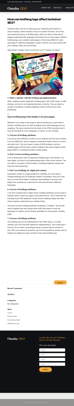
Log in (9, 313)
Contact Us (24, 396)
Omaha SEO (46, 7)
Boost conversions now (34, 50)
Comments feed (13, 320)
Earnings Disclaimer (52, 396)
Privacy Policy (36, 396)
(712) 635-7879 (36, 2)
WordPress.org (13, 323)
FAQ (10, 396)
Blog (15, 396)
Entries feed (12, 316)
